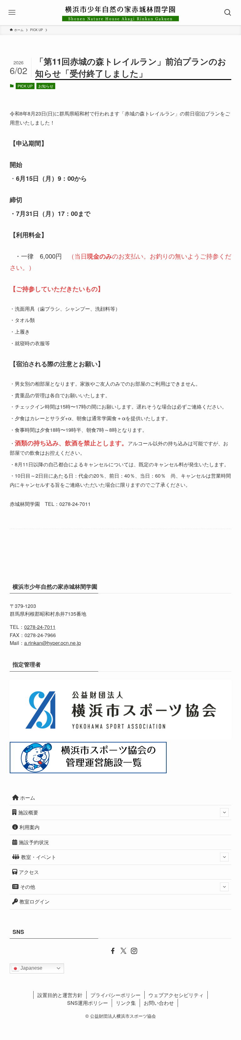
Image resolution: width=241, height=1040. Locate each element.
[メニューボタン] (12, 12)
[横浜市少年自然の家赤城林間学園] (120, 12)
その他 (27, 886)
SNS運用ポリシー (87, 1002)
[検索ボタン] (228, 12)
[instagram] (131, 950)
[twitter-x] (120, 950)
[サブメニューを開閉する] (224, 812)
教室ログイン (34, 901)
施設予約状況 (34, 842)
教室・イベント (38, 856)
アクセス (29, 872)
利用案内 (29, 827)
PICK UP (25, 85)
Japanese (30, 968)
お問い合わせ (159, 1002)
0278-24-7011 (40, 626)
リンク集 (126, 1002)
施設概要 (28, 812)
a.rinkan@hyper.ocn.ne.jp (52, 642)
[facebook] (110, 950)
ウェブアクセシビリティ (176, 995)
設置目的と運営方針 (60, 995)
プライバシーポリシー (115, 995)
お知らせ (45, 85)
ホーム (27, 797)
